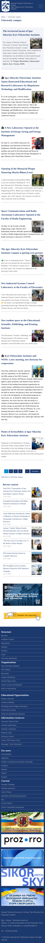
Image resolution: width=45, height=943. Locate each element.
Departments (5, 643)
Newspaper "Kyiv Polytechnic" (11, 744)
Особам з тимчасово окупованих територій (17, 762)
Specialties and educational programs (13, 796)
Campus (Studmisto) (8, 677)
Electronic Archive (7, 736)
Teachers (4, 777)
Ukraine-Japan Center (8, 681)
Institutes (4, 647)
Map (2, 920)
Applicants (4, 758)
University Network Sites (9, 721)
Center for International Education (13, 714)
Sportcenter (5, 673)
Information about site (20, 920)
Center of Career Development (11, 685)
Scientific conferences (8, 729)
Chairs (3, 654)
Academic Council (7, 639)
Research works (6, 733)
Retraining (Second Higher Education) (14, 706)
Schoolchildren (6, 754)
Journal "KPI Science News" (11, 740)
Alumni (3, 773)
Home (3, 17)
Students (4, 769)
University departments (9, 658)
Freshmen (4, 766)
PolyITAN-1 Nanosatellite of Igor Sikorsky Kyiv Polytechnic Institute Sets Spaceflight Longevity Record (17, 491)
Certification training (8, 710)
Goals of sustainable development (12, 807)
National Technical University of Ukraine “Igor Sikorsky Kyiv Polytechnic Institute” (22, 6)
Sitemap (8, 920)
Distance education (7, 699)
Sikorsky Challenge (7, 784)
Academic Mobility (7, 702)
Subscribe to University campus (12, 477)
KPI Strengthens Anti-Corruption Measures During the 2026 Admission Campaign (16, 568)
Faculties (4, 651)
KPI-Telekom (5, 670)
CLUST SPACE (6, 803)
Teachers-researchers (8, 788)
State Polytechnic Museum (10, 666)
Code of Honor (6, 792)
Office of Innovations (8, 688)
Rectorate (4, 636)
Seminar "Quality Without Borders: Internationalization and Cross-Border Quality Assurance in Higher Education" (16, 531)
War (2, 800)
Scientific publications (8, 725)
